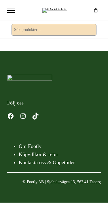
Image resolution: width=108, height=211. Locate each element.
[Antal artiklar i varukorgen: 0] (96, 10)
